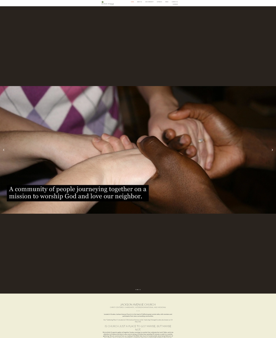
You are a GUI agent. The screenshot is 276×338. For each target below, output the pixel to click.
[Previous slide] (3, 150)
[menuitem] (132, 2)
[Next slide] (272, 150)
